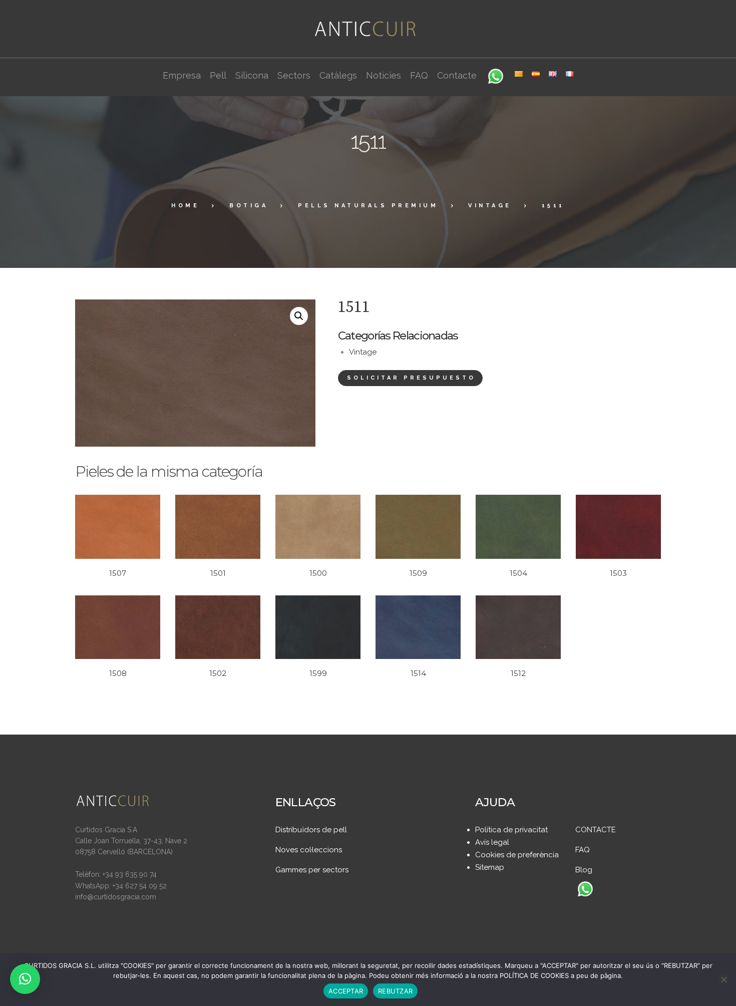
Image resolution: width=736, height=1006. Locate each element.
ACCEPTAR (345, 991)
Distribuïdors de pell (311, 829)
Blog (583, 869)
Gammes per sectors (311, 869)
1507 (117, 573)
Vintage (490, 205)
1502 (217, 673)
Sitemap (489, 867)
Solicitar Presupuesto (411, 378)
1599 (318, 673)
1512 (518, 673)
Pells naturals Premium (368, 205)
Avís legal (492, 842)
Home (185, 205)
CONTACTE (595, 829)
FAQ (582, 849)
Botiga (248, 205)
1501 (218, 573)
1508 (118, 673)
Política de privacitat (511, 829)
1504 (518, 573)
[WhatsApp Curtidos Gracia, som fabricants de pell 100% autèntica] (585, 889)
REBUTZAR (395, 991)
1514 (418, 673)
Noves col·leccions (308, 849)
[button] (299, 316)
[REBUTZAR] (723, 979)
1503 (618, 573)
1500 (318, 573)
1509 (418, 573)
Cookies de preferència (517, 854)
